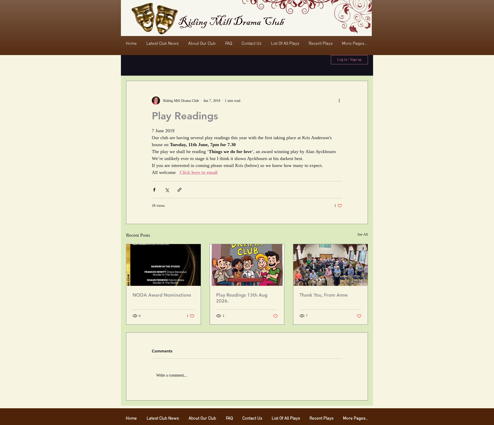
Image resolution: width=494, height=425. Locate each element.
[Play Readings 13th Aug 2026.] (247, 265)
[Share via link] (179, 189)
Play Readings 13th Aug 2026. (241, 298)
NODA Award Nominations (162, 295)
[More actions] (339, 101)
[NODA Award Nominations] (163, 265)
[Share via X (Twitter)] (166, 189)
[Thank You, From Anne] (330, 265)
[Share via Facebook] (154, 189)
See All (362, 234)
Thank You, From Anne (323, 295)
